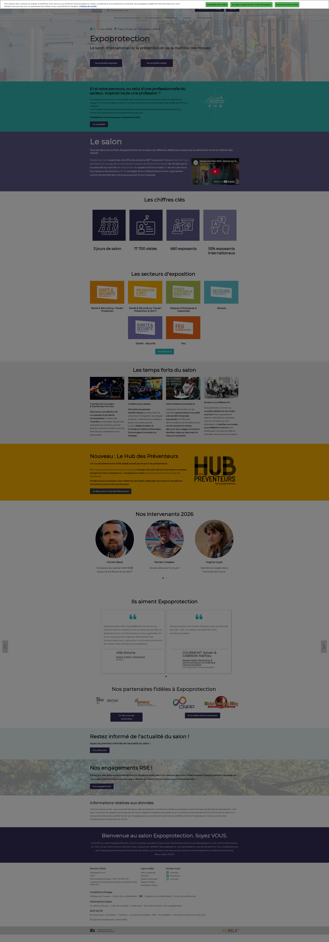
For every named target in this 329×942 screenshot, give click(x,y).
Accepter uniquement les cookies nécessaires (251, 4)
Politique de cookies (88, 6)
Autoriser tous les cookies (287, 4)
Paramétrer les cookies (217, 4)
